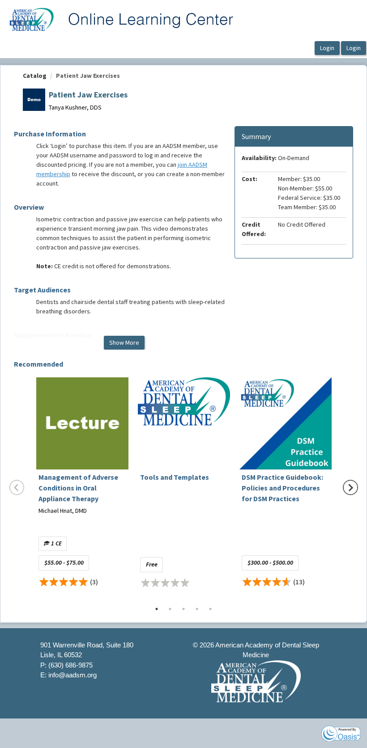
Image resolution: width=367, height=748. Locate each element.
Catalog (35, 76)
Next (350, 487)
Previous (17, 487)
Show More (124, 342)
